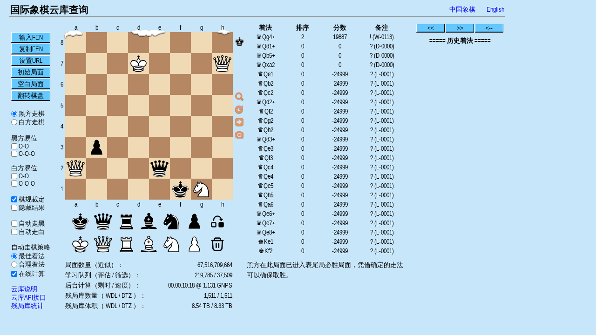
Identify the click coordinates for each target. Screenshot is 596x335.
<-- (489, 28)
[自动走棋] (239, 121)
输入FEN (31, 37)
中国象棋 (462, 9)
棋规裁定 (31, 199)
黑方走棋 (31, 113)
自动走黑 (31, 223)
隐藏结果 (31, 207)
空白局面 (31, 83)
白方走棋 (31, 122)
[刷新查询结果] (239, 109)
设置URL (30, 60)
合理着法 (31, 264)
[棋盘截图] (239, 134)
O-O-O (26, 153)
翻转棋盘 (31, 95)
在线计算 (31, 273)
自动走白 (31, 231)
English (495, 9)
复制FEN (31, 49)
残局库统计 (27, 305)
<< (430, 28)
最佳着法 (31, 256)
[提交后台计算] (239, 96)
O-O (23, 146)
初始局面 (31, 72)
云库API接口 (28, 297)
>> (460, 28)
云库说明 (24, 289)
